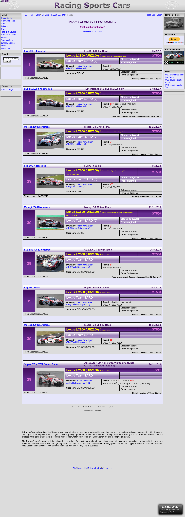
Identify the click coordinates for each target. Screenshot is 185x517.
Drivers (4, 26)
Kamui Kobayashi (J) (80, 228)
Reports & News (8, 35)
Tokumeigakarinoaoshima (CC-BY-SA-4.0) (145, 116)
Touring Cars (7, 40)
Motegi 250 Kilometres (37, 127)
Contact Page (7, 89)
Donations (5, 48)
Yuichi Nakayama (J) (80, 267)
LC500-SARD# (58, 15)
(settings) (151, 15)
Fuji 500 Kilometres (35, 51)
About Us (82, 468)
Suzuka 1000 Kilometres (38, 89)
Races (4, 29)
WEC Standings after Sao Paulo (174, 76)
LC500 (80, 55)
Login (159, 15)
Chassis (45, 15)
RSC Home (28, 15)
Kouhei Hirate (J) (78, 68)
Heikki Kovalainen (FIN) (79, 383)
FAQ (75, 468)
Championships (8, 21)
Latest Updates (8, 43)
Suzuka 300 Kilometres (37, 249)
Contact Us (107, 468)
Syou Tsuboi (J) (78, 187)
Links (3, 46)
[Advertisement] (10, 73)
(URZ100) (92, 55)
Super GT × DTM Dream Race (41, 364)
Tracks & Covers (8, 32)
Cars (37, 15)
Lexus (70, 55)
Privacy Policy (94, 468)
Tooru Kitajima (155, 78)
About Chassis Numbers (92, 31)
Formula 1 (5, 37)
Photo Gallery (7, 18)
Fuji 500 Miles (32, 287)
